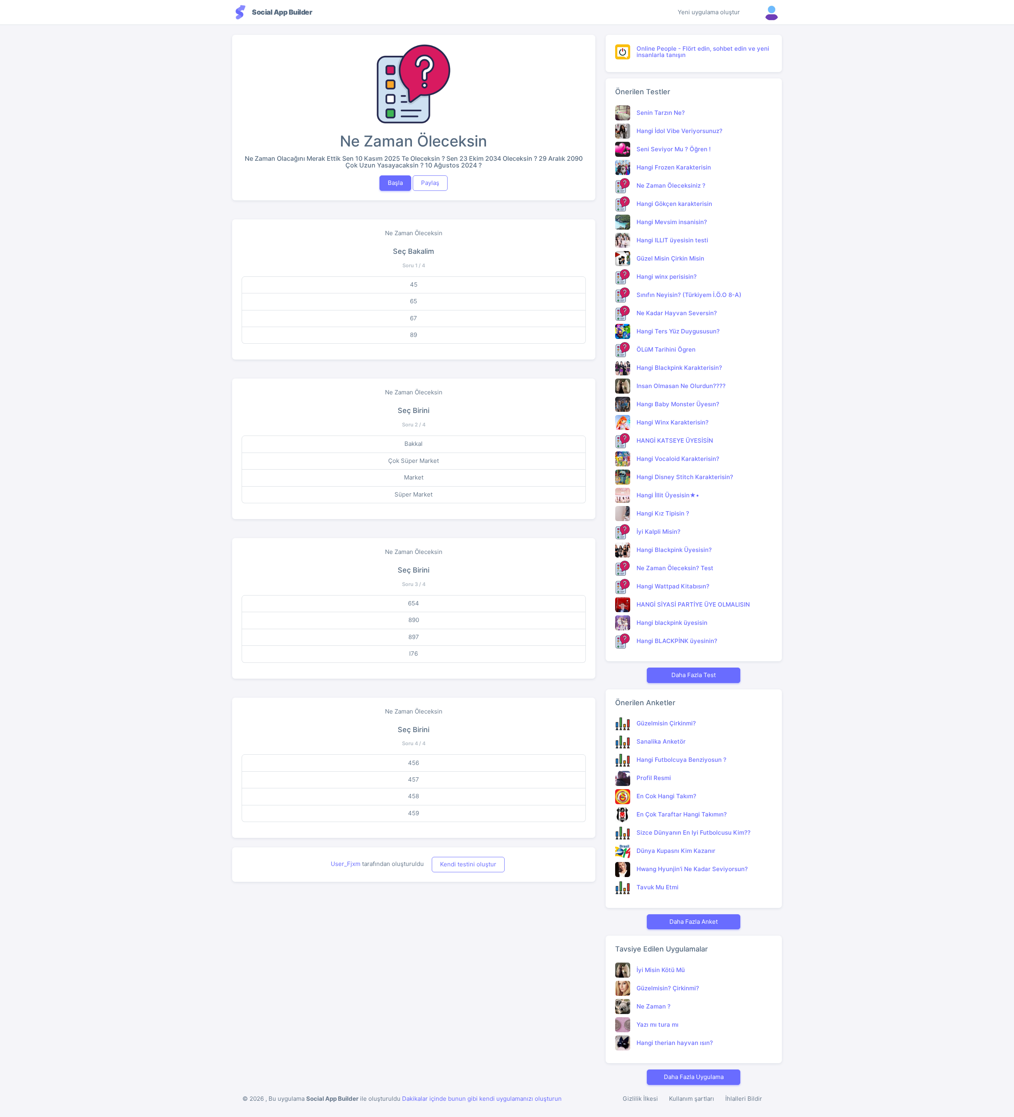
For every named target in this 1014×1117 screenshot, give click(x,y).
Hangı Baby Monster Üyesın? (678, 404)
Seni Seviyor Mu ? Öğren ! (674, 149)
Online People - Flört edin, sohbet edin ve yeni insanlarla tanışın (703, 52)
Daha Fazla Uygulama (694, 1077)
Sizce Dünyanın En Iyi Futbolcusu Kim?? (694, 832)
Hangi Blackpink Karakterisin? (679, 367)
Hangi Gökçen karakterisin (674, 203)
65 (413, 301)
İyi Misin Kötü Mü (661, 970)
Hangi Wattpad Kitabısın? (673, 586)
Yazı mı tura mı (658, 1024)
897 (413, 637)
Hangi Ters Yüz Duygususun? (678, 331)
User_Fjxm (345, 864)
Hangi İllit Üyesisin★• (668, 495)
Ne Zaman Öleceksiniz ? (671, 185)
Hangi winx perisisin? (667, 276)
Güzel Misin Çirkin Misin (670, 258)
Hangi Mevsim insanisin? (672, 222)
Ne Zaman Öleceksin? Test (675, 568)
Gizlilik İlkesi (640, 1098)
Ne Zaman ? (654, 1006)
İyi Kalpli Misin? (658, 531)
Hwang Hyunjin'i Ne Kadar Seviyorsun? (692, 869)
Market (413, 477)
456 (413, 763)
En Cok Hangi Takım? (666, 796)
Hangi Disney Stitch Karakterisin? (685, 477)
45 (413, 284)
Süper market (414, 494)
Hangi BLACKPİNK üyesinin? (677, 641)
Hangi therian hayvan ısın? (675, 1043)
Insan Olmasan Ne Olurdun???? (681, 386)
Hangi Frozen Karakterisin (674, 167)
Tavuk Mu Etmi (658, 887)
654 (413, 603)
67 (413, 318)
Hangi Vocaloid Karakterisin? (678, 458)
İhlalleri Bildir (743, 1098)
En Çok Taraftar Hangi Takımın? (682, 814)
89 (413, 335)
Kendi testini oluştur (468, 864)
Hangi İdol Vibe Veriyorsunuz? (679, 131)
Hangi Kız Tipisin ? (663, 513)
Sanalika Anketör (661, 741)
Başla (395, 182)
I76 (413, 653)
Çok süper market (413, 460)
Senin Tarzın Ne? (661, 112)
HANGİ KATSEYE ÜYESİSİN (675, 440)
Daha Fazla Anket (693, 921)
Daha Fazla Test (693, 675)
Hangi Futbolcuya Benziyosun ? (681, 759)
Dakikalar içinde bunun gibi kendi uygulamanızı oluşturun (482, 1098)
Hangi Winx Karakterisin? (673, 422)
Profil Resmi (654, 778)
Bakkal (413, 443)
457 (413, 779)
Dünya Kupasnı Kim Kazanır (676, 850)
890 (413, 620)
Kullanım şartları (691, 1098)
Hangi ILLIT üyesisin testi (672, 240)
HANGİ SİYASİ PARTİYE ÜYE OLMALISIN (693, 604)
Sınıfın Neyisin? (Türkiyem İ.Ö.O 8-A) (689, 295)
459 (413, 813)
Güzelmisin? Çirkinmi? (668, 988)
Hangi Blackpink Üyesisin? (674, 550)
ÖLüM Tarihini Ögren (666, 349)
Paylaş (430, 182)
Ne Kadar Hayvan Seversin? (677, 313)
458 (413, 796)
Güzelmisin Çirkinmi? (666, 723)
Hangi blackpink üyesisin (672, 622)
